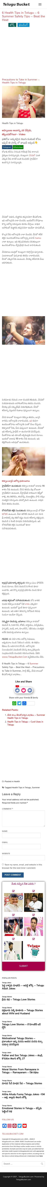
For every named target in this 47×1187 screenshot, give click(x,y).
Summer (34, 663)
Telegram (7, 147)
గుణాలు (38, 238)
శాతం (27, 604)
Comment (7, 808)
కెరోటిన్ (5, 514)
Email (5, 842)
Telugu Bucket (16, 4)
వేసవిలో (32, 155)
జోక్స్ (12, 25)
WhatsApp (18, 147)
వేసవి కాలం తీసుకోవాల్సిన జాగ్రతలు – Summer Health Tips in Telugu (26, 716)
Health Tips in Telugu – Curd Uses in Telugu (25, 723)
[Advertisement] (23, 53)
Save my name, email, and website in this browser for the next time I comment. (22, 866)
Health (17, 781)
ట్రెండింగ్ (23, 25)
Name (5, 831)
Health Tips (9, 82)
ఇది (31, 420)
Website (6, 853)
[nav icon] (40, 4)
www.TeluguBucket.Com (14, 656)
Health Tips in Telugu (21, 787)
